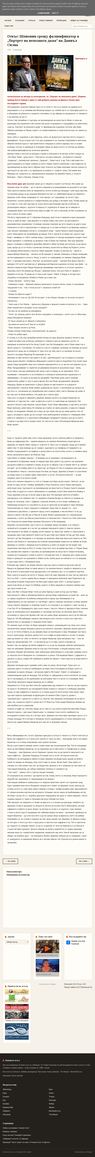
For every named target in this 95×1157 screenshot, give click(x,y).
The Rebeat (64, 1072)
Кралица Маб (8, 1107)
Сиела (51, 1093)
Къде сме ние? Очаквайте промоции (17, 1135)
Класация (68, 984)
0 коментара (17, 50)
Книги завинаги (53, 1072)
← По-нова (10, 861)
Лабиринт (6, 1111)
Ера (4, 1100)
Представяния (46, 20)
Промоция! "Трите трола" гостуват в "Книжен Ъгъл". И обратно (26, 1142)
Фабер (51, 1104)
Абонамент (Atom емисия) (13, 1075)
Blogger (53, 984)
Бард (5, 1093)
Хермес (51, 1107)
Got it (55, 13)
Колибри (6, 1104)
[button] (47, 949)
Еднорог (6, 1096)
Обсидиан (7, 1114)
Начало (8, 20)
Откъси (31, 20)
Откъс (79, 984)
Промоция (84, 987)
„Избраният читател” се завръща (15, 1139)
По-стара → (84, 861)
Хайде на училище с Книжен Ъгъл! (16, 1128)
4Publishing (7, 1089)
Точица (51, 1096)
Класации (19, 20)
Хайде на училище (79, 20)
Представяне (70, 987)
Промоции (61, 20)
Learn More (43, 13)
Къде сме (9, 26)
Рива (50, 1089)
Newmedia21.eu (76, 1072)
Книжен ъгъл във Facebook (76, 942)
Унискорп (52, 1100)
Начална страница (10, 1131)
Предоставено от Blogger (83, 1152)
